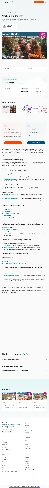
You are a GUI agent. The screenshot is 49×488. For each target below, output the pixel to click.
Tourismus (3, 454)
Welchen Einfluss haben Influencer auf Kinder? (13, 366)
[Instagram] (6, 432)
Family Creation (28, 427)
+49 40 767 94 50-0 (29, 463)
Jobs (3, 467)
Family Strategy (28, 423)
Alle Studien (5, 9)
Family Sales (27, 437)
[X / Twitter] (8, 432)
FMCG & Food (4, 444)
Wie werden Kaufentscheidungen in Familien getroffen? (15, 370)
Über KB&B (4, 459)
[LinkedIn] (3, 432)
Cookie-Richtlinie (40, 481)
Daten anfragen (8, 142)
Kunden (3, 465)
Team (3, 461)
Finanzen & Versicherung (6, 451)
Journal (26, 442)
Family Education (28, 435)
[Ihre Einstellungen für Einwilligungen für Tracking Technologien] (47, 486)
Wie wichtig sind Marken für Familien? (11, 359)
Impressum (30, 481)
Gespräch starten (38, 2)
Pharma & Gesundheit (6, 449)
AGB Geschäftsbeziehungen (7, 473)
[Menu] (46, 2)
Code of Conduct (5, 475)
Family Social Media (28, 430)
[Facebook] (11, 432)
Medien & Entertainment (6, 447)
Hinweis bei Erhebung (15, 486)
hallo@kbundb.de (28, 461)
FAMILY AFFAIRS (28, 448)
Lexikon (26, 446)
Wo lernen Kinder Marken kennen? (10, 363)
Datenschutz (35, 481)
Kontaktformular (28, 459)
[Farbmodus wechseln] (32, 2)
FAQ (2, 469)
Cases (3, 463)
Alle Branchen (4, 442)
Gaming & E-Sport (5, 452)
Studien (26, 444)
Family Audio (27, 432)
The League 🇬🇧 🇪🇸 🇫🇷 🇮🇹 (29, 469)
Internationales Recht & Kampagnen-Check (9, 471)
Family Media (27, 434)
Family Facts (27, 425)
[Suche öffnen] (29, 2)
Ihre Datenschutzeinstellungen (29, 486)
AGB (44, 481)
